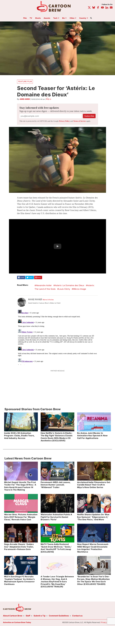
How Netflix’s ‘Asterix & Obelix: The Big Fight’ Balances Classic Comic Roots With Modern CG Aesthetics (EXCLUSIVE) (57, 437)
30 (50, 99)
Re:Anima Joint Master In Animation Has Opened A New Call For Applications (92, 435)
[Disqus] (57, 337)
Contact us (77, 616)
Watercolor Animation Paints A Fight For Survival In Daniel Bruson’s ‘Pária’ (56, 517)
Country (82, 18)
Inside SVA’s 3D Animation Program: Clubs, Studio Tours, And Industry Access (19, 435)
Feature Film (25, 81)
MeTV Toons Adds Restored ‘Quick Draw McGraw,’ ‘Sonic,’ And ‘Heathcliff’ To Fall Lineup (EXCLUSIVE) (56, 548)
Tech (55, 18)
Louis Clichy (64, 289)
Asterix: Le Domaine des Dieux (69, 285)
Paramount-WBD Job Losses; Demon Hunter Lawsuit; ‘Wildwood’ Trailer (55, 484)
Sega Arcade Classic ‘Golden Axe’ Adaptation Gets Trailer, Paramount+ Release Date (19, 546)
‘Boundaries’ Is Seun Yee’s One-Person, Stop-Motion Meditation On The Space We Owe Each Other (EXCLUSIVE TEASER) (93, 580)
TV (31, 18)
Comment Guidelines (59, 616)
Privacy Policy (64, 121)
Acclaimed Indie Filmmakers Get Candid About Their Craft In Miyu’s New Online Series (93, 484)
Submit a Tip (39, 616)
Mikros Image (79, 289)
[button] (57, 246)
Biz (63, 18)
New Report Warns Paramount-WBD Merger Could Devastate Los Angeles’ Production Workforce (93, 548)
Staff (28, 616)
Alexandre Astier (44, 285)
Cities (72, 18)
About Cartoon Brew (12, 616)
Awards (47, 18)
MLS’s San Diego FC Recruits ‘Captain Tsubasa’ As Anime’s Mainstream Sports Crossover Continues (19, 580)
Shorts (38, 18)
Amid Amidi (25, 99)
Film (25, 18)
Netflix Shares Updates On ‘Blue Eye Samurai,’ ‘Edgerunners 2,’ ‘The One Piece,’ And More (93, 517)
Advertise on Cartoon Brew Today (17, 622)
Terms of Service (79, 121)
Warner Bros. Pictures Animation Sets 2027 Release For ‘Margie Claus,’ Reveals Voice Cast (21, 517)
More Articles (48, 300)
